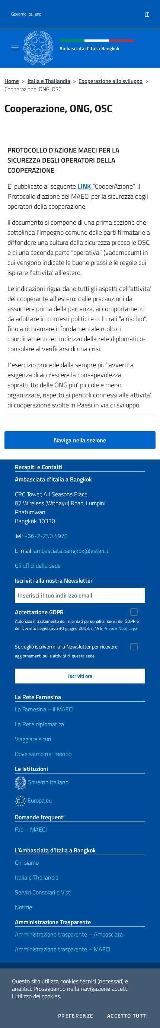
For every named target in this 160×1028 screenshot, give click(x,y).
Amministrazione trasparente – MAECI (63, 949)
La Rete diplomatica (39, 724)
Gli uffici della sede (38, 565)
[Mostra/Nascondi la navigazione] (14, 47)
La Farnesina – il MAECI (44, 709)
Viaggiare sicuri (33, 738)
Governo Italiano (26, 14)
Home (11, 81)
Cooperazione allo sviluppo (111, 81)
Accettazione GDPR (39, 612)
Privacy (110, 628)
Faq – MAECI (31, 829)
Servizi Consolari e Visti (43, 892)
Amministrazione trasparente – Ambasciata (69, 934)
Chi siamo (27, 862)
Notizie (23, 907)
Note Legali (129, 628)
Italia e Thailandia (49, 81)
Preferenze (76, 1015)
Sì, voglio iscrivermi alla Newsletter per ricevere (66, 647)
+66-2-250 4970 (46, 535)
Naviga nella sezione (80, 440)
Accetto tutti (127, 1015)
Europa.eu (39, 800)
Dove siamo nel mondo (43, 753)
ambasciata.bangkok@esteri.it (71, 550)
